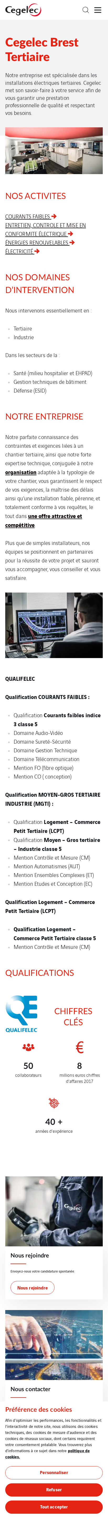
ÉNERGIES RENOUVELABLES (37, 242)
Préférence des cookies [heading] (38, 1410)
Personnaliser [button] (54, 1472)
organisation (20, 472)
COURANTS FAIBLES (28, 216)
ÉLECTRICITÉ (19, 251)
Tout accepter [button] (54, 1506)
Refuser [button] (54, 1489)
